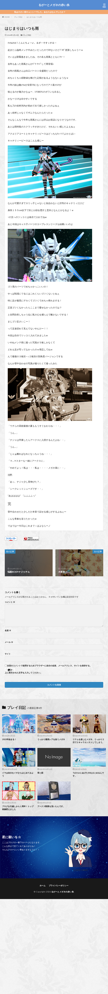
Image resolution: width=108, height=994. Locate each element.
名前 (8, 630)
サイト (8, 654)
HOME (7, 17)
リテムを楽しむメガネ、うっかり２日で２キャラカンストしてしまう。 (88, 740)
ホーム (43, 885)
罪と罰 (40, 773)
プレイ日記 (18, 17)
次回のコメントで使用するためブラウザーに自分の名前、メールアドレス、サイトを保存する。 (49, 666)
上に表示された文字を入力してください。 (23, 673)
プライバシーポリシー (58, 885)
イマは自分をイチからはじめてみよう (18, 774)
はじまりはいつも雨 (34, 17)
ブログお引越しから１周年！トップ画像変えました (18, 807)
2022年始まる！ (9, 739)
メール (9, 642)
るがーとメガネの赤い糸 (54, 5)
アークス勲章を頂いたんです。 (51, 806)
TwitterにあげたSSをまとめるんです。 (88, 774)
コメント (10, 602)
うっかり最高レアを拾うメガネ (51, 739)
